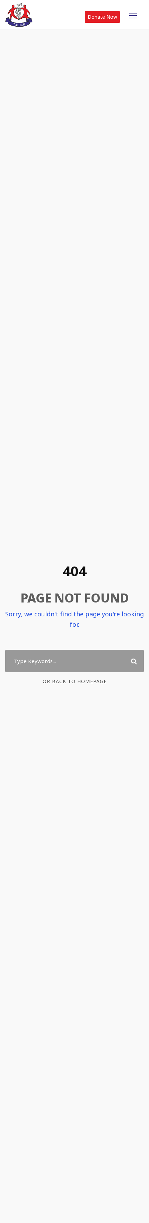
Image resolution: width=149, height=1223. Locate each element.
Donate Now (102, 16)
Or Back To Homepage (75, 681)
